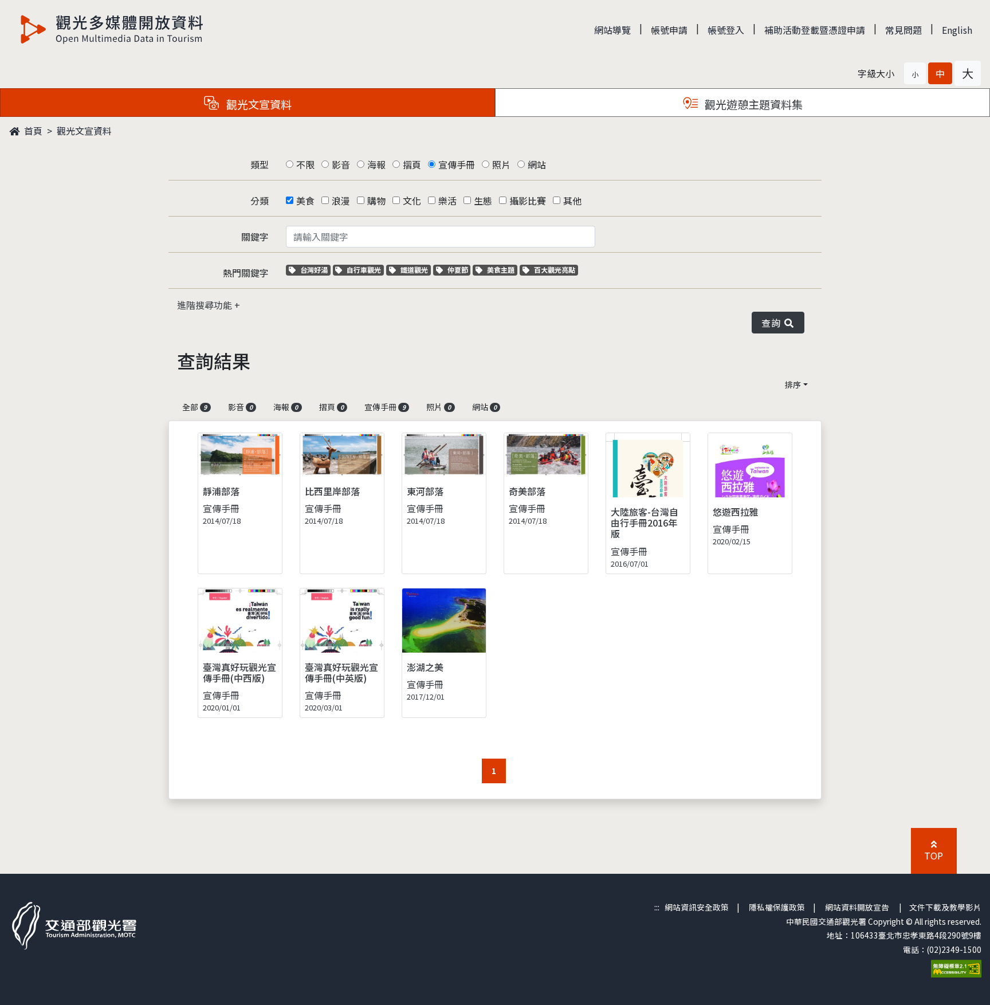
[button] (915, 73)
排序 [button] (793, 384)
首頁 (32, 131)
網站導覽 (612, 30)
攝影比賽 (527, 200)
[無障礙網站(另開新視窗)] (956, 967)
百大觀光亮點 (554, 269)
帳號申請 (669, 30)
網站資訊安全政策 (697, 907)
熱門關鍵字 (246, 273)
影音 (341, 164)
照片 (501, 164)
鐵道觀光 (415, 269)
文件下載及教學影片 (945, 907)
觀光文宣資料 (84, 131)
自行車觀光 (363, 269)
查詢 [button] (773, 322)
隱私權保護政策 (777, 907)
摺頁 (412, 164)
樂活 (447, 200)
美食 (305, 200)
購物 (376, 200)
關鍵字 (255, 237)
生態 (483, 200)
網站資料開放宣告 (857, 907)
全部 (194, 407)
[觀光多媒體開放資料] (112, 29)
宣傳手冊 (456, 164)
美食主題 (501, 269)
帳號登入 (726, 30)
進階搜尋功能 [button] (205, 305)
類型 (259, 164)
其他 (572, 200)
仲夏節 (459, 269)
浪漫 (341, 200)
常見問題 (903, 30)
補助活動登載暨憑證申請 (814, 30)
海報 (376, 164)
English (957, 30)
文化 (412, 200)
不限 (305, 164)
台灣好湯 (315, 269)
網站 (537, 164)
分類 (259, 200)
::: (656, 907)
